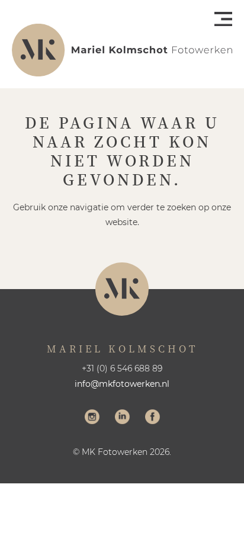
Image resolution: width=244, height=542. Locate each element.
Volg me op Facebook (152, 418)
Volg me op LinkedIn (122, 418)
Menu (223, 19)
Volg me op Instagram (92, 418)
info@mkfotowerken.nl (122, 384)
